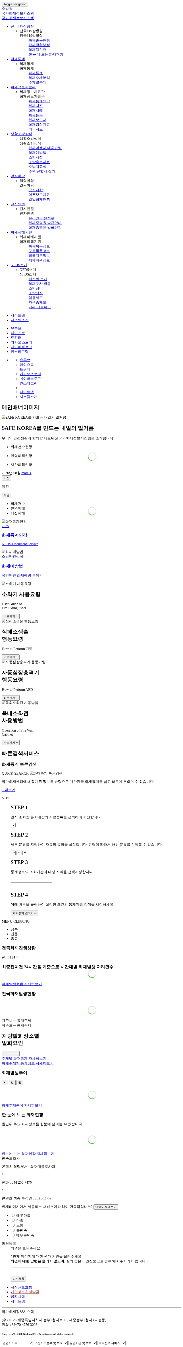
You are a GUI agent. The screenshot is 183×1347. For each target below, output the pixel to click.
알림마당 (18, 176)
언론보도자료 (39, 195)
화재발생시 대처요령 (45, 148)
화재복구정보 (39, 246)
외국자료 (36, 129)
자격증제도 (37, 302)
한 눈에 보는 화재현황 (46, 54)
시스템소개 (20, 320)
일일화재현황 (39, 199)
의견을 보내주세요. (26, 1248)
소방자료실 (37, 167)
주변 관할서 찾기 (42, 171)
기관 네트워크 (40, 307)
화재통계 (18, 59)
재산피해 (18, 513)
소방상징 (36, 293)
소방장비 (36, 288)
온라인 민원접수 (41, 218)
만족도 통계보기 (105, 1207)
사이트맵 (18, 315)
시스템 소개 (38, 279)
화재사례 (36, 110)
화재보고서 (37, 120)
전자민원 (18, 204)
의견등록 (18, 1278)
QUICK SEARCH (15, 773)
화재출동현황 (39, 40)
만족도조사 (11, 1158)
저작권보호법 (21, 1287)
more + (26, 473)
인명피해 (18, 508)
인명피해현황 (21, 456)
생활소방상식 (21, 134)
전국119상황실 (22, 26)
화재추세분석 (39, 78)
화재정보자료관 (23, 87)
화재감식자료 (39, 124)
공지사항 (36, 190)
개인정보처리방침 (25, 1292)
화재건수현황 (21, 447)
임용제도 (36, 298)
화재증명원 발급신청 (45, 227)
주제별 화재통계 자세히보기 (24, 1058)
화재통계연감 (39, 101)
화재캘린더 (37, 49)
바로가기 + (11, 616)
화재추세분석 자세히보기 (22, 1105)
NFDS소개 (19, 265)
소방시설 (36, 157)
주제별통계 (37, 82)
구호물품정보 (39, 251)
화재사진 (36, 106)
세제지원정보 (39, 260)
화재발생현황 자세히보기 (22, 984)
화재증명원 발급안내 (45, 223)
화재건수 (18, 504)
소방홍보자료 (39, 162)
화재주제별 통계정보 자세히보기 (28, 1063)
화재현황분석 (39, 45)
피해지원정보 (39, 255)
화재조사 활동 (40, 284)
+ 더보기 (8, 790)
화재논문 (36, 115)
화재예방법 (37, 152)
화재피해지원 (21, 232)
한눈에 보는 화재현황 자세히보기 (28, 1154)
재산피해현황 (21, 465)
